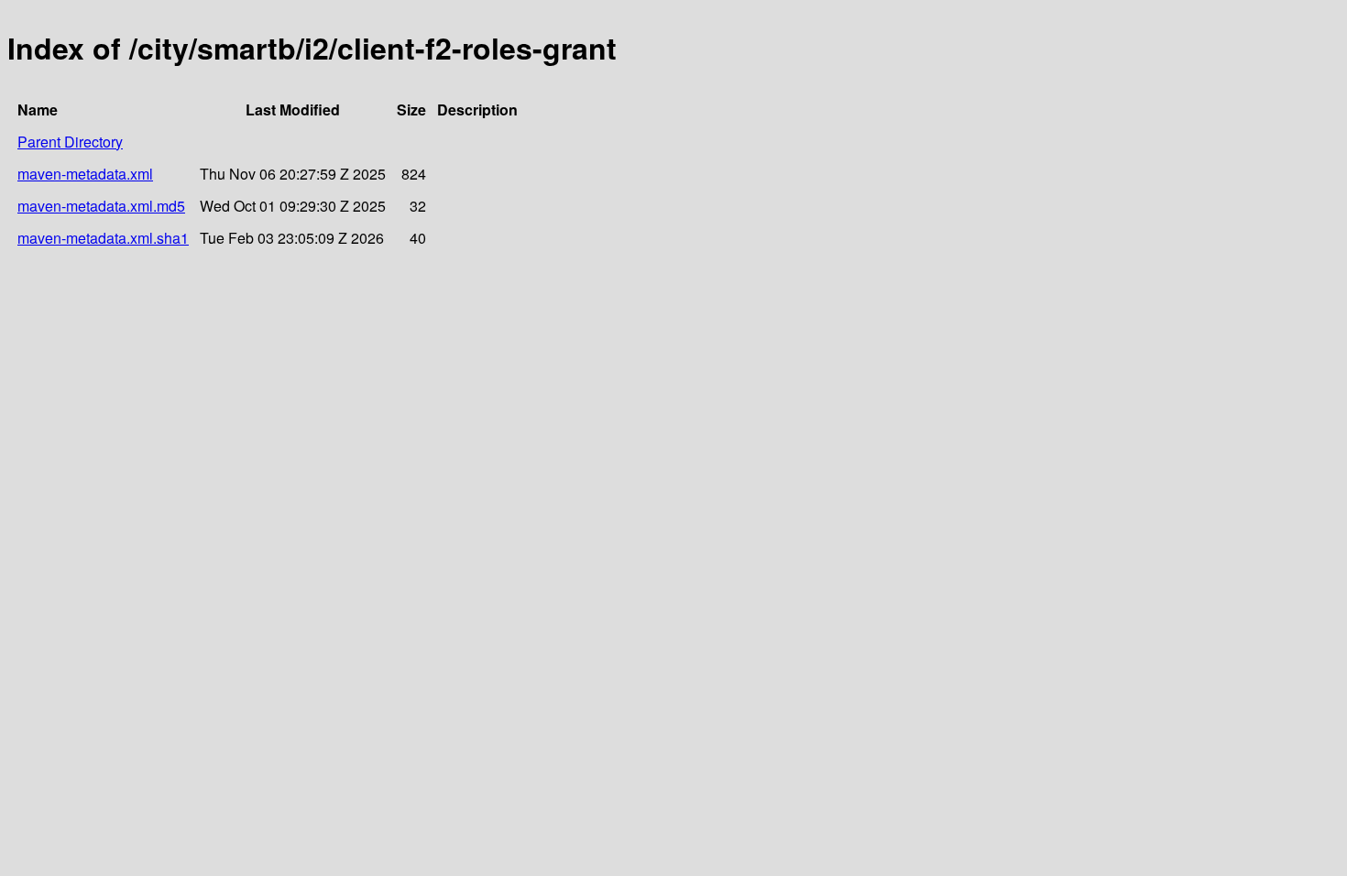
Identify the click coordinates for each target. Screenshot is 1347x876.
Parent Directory (70, 141)
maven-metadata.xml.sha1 (103, 237)
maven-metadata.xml (85, 173)
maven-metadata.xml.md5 (101, 205)
